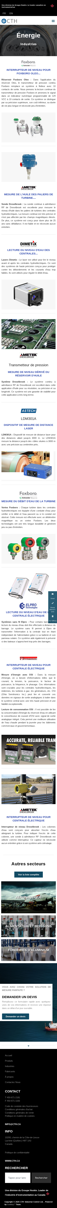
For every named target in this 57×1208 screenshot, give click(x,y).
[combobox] (17, 1178)
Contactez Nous (12, 1082)
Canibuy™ (11, 1204)
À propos (9, 1077)
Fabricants (10, 1071)
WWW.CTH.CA (12, 1161)
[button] (53, 21)
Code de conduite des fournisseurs (21, 1106)
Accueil (8, 1055)
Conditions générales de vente (19, 1112)
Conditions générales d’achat (18, 1109)
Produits (9, 1061)
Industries (9, 1066)
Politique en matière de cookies (20, 1116)
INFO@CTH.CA (13, 1124)
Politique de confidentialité (17, 1152)
